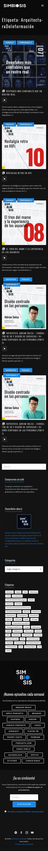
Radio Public (32, 541)
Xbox (9, 650)
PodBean (8, 541)
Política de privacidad (24, 844)
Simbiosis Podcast (19, 839)
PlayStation (28, 635)
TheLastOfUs (12, 647)
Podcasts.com (20, 541)
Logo (27, 627)
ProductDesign (12, 639)
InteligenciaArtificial (14, 627)
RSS (6, 546)
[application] (24, 100)
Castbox (8, 535)
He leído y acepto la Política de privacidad (25, 812)
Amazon (10, 592)
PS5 (23, 639)
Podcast (10, 42)
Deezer (16, 535)
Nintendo (16, 635)
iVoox (37, 535)
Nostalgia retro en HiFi (19, 173)
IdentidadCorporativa (21, 623)
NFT (8, 635)
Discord (10, 604)
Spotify (19, 544)
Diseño (18, 604)
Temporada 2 (26, 124)
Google (35, 619)
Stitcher (26, 544)
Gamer (9, 619)
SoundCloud (10, 544)
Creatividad (18, 596)
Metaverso (18, 631)
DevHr (32, 600)
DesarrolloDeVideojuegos (16, 600)
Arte (25, 592)
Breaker (36, 533)
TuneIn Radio (36, 544)
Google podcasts (27, 535)
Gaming (18, 619)
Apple (18, 592)
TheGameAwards (34, 643)
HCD (8, 623)
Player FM (18, 538)
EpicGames (11, 615)
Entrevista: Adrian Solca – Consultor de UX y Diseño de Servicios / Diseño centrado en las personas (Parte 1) (23, 428)
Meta (9, 631)
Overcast (9, 538)
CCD (8, 596)
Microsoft (29, 631)
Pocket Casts (29, 538)
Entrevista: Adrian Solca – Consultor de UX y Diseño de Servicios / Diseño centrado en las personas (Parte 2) (23, 338)
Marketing (36, 627)
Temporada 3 (26, 42)
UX (21, 647)
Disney (26, 611)
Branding (34, 592)
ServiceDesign (33, 639)
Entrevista (11, 279)
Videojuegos (30, 647)
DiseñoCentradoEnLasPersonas (18, 608)
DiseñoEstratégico (14, 611)
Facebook (34, 615)
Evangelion (23, 615)
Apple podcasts (24, 533)
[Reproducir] (4, 100)
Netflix (38, 631)
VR (40, 647)
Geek (27, 619)
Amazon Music (11, 533)
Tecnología (20, 643)
